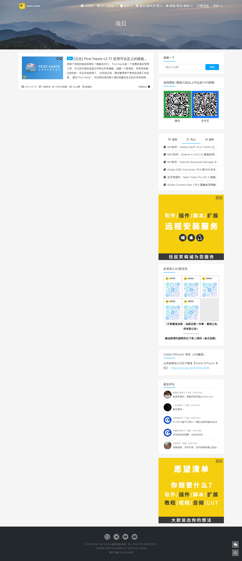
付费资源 (202, 5)
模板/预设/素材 (179, 5)
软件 (126, 5)
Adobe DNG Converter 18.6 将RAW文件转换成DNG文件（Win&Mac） (193, 169)
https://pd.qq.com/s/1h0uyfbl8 (190, 368)
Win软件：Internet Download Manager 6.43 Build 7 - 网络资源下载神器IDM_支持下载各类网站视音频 (193, 162)
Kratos (110, 548)
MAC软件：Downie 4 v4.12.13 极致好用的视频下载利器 (193, 154)
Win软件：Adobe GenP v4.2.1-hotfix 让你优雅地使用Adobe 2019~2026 (193, 147)
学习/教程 (107, 5)
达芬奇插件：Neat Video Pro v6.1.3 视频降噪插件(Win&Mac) (193, 177)
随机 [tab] (211, 139)
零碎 (215, 5)
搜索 (212, 67)
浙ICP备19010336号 (121, 552)
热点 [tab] (193, 139)
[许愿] (191, 490)
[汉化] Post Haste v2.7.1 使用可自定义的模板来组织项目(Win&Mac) (112, 59)
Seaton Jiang (137, 548)
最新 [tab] (174, 139)
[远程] (191, 227)
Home (89, 5)
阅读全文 (143, 86)
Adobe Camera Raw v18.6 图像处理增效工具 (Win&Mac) (193, 184)
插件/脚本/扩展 (149, 5)
